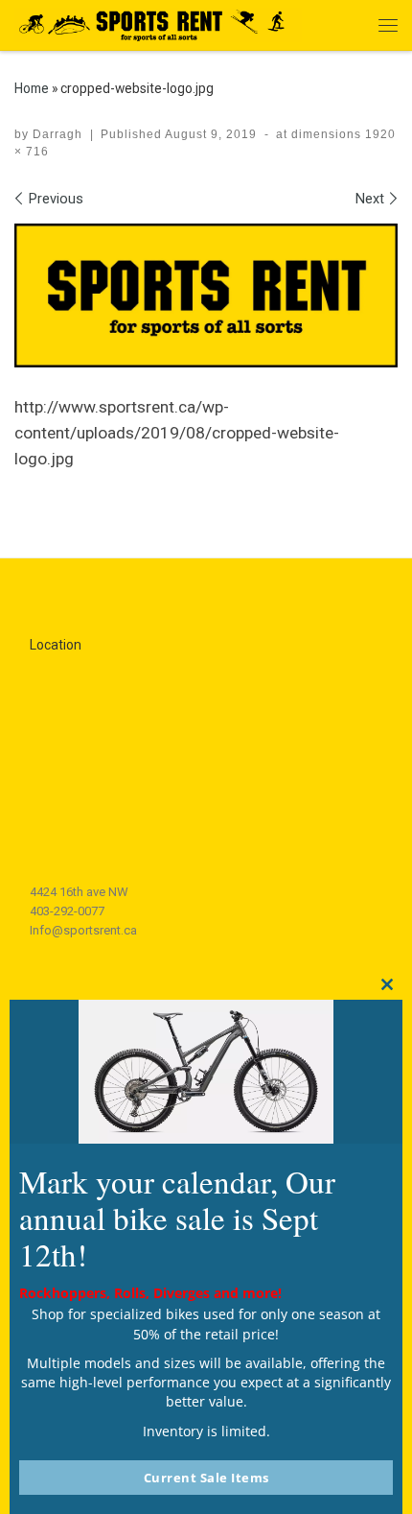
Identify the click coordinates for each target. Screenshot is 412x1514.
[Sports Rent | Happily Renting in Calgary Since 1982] (158, 23)
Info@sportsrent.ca (83, 930)
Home (31, 88)
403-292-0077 (67, 911)
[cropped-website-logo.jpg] (206, 295)
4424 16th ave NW (79, 892)
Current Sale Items (206, 1477)
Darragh (57, 134)
